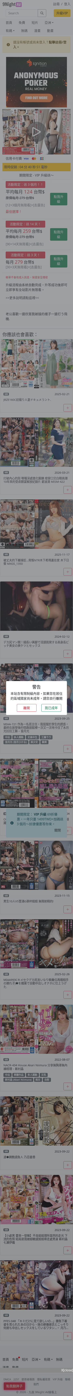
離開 (26, 708)
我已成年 (51, 708)
